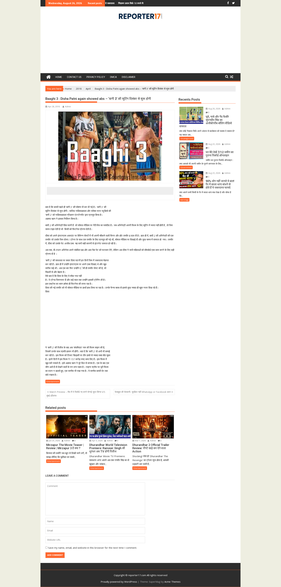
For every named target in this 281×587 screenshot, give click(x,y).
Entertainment (52, 381)
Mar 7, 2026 (140, 440)
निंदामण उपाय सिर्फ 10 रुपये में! (107, 3)
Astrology (184, 199)
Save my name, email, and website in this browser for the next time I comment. (92, 547)
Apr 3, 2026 (96, 440)
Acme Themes (172, 581)
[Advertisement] (140, 47)
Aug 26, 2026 (214, 108)
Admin (68, 106)
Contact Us (74, 77)
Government (186, 167)
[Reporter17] (48, 76)
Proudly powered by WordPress (119, 581)
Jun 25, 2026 (54, 440)
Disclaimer (128, 77)
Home (58, 77)
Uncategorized (186, 138)
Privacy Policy (96, 77)
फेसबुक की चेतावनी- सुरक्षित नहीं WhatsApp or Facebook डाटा (143, 391)
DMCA (113, 77)
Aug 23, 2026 (214, 144)
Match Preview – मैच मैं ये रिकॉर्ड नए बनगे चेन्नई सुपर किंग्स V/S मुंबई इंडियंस (76, 393)
